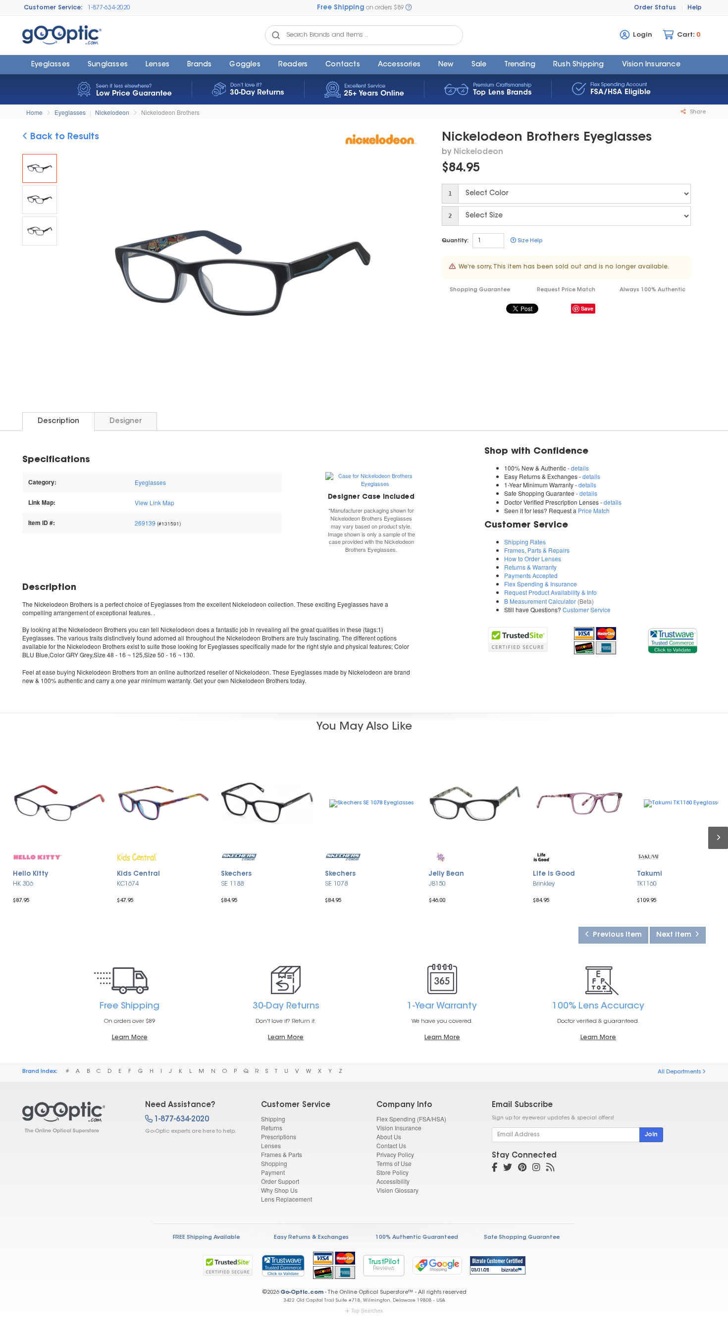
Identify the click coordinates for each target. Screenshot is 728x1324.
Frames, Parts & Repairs (537, 550)
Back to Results (63, 137)
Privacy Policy (395, 1154)
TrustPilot (384, 1265)
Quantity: (455, 241)
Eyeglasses (50, 64)
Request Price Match (566, 290)
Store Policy (392, 1172)
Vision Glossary (397, 1190)
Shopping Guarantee (480, 290)
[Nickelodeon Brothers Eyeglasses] (39, 168)
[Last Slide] (79, 274)
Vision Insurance (398, 1127)
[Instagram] (536, 1168)
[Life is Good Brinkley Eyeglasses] (579, 803)
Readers (293, 64)
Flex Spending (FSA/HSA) (411, 1118)
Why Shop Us (279, 1190)
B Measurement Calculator (540, 601)
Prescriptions (278, 1136)
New (446, 64)
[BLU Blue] (39, 199)
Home (34, 112)
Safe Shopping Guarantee (522, 1237)
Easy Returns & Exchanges (311, 1237)
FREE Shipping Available (206, 1237)
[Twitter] (507, 1168)
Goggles (244, 64)
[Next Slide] (405, 274)
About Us (388, 1136)
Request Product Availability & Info (550, 592)
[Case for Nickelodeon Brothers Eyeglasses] (370, 479)
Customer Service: (53, 8)
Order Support (280, 1181)
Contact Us (391, 1145)
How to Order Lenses (532, 558)
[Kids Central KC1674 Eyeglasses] (163, 803)
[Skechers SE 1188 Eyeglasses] (267, 803)
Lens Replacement (286, 1199)
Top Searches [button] (367, 1310)
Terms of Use (394, 1163)
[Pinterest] (522, 1168)
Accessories (399, 64)
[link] (672, 639)
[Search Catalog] (275, 35)
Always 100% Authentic (652, 290)
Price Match (594, 510)
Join (651, 1135)
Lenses (157, 64)
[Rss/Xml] (550, 1168)
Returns (271, 1127)
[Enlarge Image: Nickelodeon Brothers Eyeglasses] (240, 275)
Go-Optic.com (301, 1292)
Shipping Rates (525, 541)
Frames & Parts (281, 1154)
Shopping (274, 1163)
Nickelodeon (112, 112)
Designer (125, 421)
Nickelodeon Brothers (170, 112)
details (580, 468)
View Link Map (154, 502)
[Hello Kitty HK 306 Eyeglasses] (59, 803)
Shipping (273, 1118)
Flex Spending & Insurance (540, 584)
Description (58, 421)
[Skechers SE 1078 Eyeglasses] (371, 803)
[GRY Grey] (39, 230)
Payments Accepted (531, 575)
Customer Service (587, 609)
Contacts (342, 64)
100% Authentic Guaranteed (416, 1237)
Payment (273, 1172)
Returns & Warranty (530, 567)
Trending (519, 64)
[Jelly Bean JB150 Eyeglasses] (475, 803)
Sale (479, 64)
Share (697, 112)
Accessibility (393, 1181)
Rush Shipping (578, 64)
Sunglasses (108, 64)
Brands (199, 64)
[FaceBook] (494, 1168)
